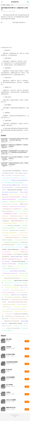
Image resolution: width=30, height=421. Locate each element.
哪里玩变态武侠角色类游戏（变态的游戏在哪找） (15, 189)
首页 (4, 5)
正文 (11, 5)
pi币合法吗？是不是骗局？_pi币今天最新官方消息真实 (12, 297)
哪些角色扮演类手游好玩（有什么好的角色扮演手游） (18, 206)
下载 (27, 341)
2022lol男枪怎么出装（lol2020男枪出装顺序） (12, 287)
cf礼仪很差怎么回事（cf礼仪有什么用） (21, 266)
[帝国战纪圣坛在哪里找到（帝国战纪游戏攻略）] (4, 146)
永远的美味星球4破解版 (12, 362)
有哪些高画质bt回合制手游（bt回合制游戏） (16, 323)
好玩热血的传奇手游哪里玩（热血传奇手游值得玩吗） (11, 268)
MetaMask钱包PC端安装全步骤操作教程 (9, 304)
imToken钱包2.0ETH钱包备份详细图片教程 (18, 261)
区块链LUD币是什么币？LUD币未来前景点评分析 (17, 201)
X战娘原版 (8, 346)
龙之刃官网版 (9, 384)
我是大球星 (9, 339)
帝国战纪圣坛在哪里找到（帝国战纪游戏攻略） (18, 145)
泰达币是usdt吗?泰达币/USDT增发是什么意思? (11, 242)
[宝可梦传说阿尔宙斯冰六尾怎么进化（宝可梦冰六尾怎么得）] (4, 140)
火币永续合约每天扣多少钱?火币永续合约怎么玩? (12, 237)
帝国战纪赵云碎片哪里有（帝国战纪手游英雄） (17, 194)
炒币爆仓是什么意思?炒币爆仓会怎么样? (17, 220)
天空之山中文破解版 (11, 399)
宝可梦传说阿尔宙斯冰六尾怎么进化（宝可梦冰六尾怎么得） (18, 139)
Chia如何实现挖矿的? (15, 251)
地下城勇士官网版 (10, 354)
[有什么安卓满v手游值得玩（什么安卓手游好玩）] (4, 158)
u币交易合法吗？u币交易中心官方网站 (16, 256)
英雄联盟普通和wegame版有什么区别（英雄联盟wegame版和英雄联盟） (18, 152)
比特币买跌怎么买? (10, 266)
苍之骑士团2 (9, 369)
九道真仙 (8, 392)
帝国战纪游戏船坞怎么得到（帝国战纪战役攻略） (18, 163)
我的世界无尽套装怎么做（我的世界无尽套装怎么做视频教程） (13, 182)
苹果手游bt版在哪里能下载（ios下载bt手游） (11, 213)
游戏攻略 (8, 5)
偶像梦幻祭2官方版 (10, 407)
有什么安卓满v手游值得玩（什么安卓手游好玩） (18, 157)
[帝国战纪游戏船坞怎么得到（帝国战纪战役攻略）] (4, 164)
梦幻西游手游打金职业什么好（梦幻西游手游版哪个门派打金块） (15, 316)
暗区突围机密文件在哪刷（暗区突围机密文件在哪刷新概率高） (16, 309)
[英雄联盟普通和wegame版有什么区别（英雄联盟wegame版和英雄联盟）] (4, 152)
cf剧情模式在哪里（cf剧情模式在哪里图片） (14, 225)
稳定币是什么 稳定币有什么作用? (8, 311)
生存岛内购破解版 (10, 377)
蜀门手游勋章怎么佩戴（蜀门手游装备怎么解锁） (10, 273)
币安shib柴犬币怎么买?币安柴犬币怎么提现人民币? (12, 278)
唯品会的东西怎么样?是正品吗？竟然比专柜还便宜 (17, 230)
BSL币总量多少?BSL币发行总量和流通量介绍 (13, 328)
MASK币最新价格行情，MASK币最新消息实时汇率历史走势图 (15, 175)
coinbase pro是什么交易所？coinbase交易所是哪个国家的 (12, 170)
